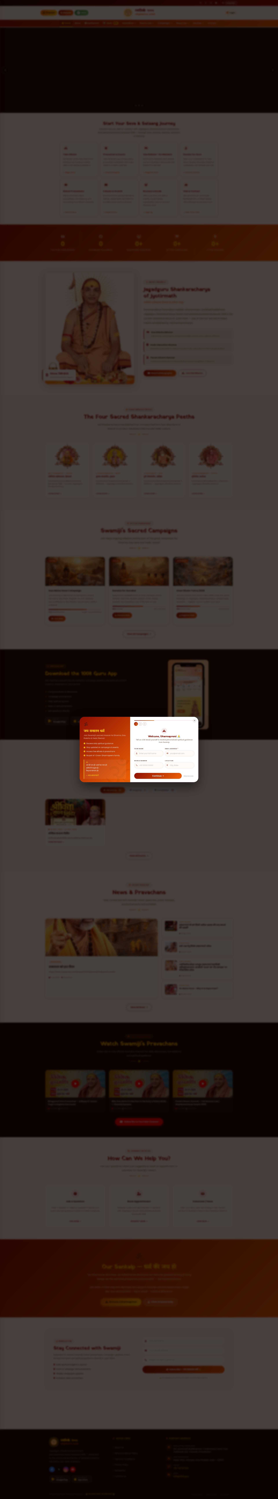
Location (169, 761)
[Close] (195, 721)
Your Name (138, 749)
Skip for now (188, 776)
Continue (157, 775)
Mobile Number (140, 761)
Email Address (171, 749)
